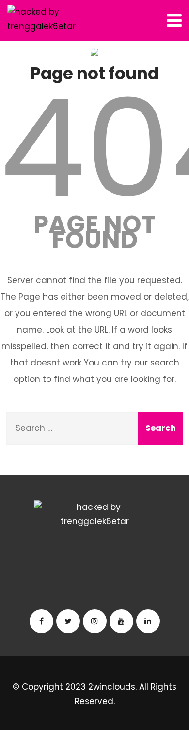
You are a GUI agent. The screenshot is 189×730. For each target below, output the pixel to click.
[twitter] (68, 621)
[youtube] (121, 621)
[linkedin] (148, 621)
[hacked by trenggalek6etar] (44, 19)
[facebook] (41, 621)
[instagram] (95, 621)
